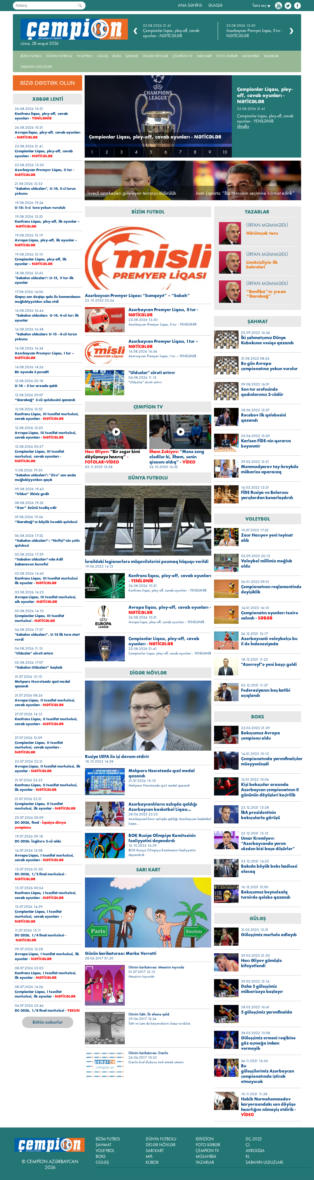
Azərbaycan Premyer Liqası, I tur (163, 344)
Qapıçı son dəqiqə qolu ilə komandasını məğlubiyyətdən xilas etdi (47, 299)
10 (224, 152)
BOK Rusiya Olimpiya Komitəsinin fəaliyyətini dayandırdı (162, 838)
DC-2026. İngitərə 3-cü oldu (38, 841)
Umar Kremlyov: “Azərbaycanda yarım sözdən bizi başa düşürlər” (268, 843)
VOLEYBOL (85, 56)
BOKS (117, 56)
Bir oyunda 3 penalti (32, 371)
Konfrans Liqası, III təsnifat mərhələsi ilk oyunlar (46, 580)
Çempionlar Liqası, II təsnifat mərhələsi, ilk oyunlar (45, 806)
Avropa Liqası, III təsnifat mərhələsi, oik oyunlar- (46, 599)
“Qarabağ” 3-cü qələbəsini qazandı (45, 399)
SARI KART (204, 56)
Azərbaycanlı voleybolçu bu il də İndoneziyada (269, 641)
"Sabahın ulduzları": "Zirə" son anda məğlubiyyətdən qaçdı (45, 477)
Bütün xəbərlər (48, 1022)
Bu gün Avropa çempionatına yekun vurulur (269, 366)
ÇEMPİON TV (182, 56)
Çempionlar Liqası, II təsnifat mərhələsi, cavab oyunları (39, 747)
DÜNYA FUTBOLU (59, 56)
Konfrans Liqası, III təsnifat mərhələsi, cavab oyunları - (47, 416)
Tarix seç (259, 5)
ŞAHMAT (131, 56)
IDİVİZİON (205, 1139)
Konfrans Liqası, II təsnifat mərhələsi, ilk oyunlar (46, 787)
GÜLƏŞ (102, 56)
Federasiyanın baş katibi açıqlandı (265, 693)
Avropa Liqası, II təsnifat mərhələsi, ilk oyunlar (47, 768)
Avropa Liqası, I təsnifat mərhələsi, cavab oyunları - (44, 857)
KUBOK (152, 1162)
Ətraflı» (243, 126)
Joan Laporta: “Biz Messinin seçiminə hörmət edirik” (245, 193)
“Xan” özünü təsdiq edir (36, 507)
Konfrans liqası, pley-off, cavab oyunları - (41, 116)
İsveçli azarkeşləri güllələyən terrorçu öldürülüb (131, 193)
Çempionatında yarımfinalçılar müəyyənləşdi (270, 761)
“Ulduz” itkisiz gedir (32, 493)
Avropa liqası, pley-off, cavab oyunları (169, 610)
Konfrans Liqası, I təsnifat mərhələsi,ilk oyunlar (46, 975)
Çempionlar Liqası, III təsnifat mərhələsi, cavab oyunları (39, 456)
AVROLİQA (255, 1150)
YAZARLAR (271, 56)
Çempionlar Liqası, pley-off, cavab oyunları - (44, 153)
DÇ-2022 (254, 1139)
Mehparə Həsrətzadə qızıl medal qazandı (161, 773)
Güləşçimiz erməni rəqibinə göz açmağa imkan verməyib (268, 1043)
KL (248, 1156)
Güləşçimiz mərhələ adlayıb (269, 934)
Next (291, 31)
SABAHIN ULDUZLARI (36, 66)
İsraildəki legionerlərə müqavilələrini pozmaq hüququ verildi (147, 561)
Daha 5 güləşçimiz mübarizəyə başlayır (262, 989)
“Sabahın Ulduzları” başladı (38, 667)
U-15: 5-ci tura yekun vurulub (40, 207)
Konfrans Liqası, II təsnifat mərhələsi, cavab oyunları (46, 721)
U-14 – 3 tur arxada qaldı (36, 385)
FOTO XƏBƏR (227, 56)
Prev (135, 31)
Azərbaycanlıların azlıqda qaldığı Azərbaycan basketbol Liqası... (162, 807)
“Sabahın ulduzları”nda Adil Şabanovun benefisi (39, 561)
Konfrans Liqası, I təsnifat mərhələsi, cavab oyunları (46, 895)
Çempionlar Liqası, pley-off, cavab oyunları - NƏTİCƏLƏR (171, 33)
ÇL (248, 1144)
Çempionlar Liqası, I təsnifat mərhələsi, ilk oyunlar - (45, 994)
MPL (149, 1156)
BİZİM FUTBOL (31, 56)
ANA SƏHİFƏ (190, 5)
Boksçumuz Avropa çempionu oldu (260, 735)
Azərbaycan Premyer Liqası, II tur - (163, 312)
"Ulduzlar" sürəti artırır (34, 653)
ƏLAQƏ (215, 5)
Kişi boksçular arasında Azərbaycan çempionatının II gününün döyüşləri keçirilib (270, 790)
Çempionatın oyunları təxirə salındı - (269, 615)
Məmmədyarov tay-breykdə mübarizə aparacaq (269, 469)
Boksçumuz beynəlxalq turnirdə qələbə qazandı (265, 894)
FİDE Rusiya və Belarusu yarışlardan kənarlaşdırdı (267, 495)
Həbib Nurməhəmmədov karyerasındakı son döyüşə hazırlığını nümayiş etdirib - (268, 1106)
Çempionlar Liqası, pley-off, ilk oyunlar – (41, 261)
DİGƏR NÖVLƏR (155, 56)
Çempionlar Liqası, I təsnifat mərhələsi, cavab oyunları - (38, 916)
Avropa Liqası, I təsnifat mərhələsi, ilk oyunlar (47, 956)
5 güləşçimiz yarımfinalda (266, 1012)
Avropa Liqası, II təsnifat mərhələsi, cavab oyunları (45, 702)
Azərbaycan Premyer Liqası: (137, 295)
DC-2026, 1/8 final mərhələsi (47, 1010)
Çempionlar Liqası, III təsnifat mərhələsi (39, 618)
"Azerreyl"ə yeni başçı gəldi (269, 664)
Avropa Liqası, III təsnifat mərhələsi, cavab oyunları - (46, 435)
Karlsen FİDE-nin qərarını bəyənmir (266, 443)
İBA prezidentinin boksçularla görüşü (260, 815)
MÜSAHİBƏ (250, 56)
